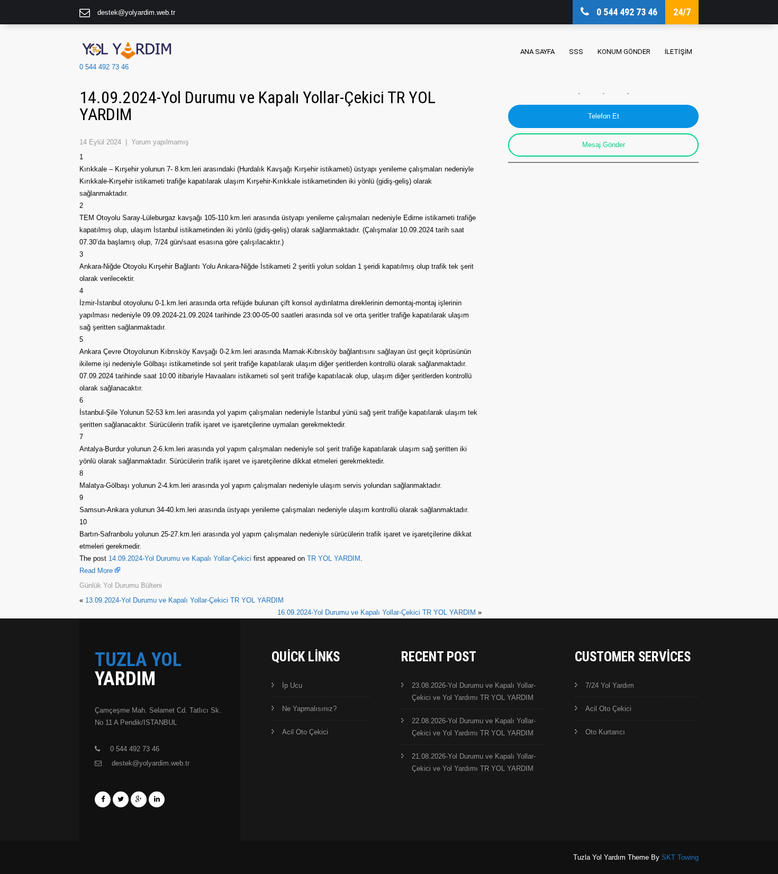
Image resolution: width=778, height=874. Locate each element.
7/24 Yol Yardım (609, 685)
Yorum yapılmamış (160, 142)
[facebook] (103, 799)
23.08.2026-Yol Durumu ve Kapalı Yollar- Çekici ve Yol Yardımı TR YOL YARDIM (474, 691)
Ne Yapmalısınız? (309, 709)
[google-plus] (139, 799)
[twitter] (121, 799)
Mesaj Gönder (603, 145)
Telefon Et (603, 116)
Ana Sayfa (537, 52)
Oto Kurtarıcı (605, 732)
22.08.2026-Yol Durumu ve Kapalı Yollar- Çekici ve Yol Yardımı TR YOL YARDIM (474, 727)
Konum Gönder (624, 52)
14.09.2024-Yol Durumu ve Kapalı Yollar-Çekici (179, 558)
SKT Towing (680, 857)
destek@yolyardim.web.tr (136, 12)
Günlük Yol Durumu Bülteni (120, 585)
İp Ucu (292, 685)
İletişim (678, 52)
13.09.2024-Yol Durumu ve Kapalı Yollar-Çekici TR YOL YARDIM (184, 600)
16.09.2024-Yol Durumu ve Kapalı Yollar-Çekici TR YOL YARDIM (376, 612)
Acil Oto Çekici (305, 732)
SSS (576, 52)
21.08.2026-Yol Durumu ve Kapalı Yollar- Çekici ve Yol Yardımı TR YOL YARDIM (474, 762)
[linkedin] (157, 799)
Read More (96, 571)
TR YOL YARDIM (333, 558)
